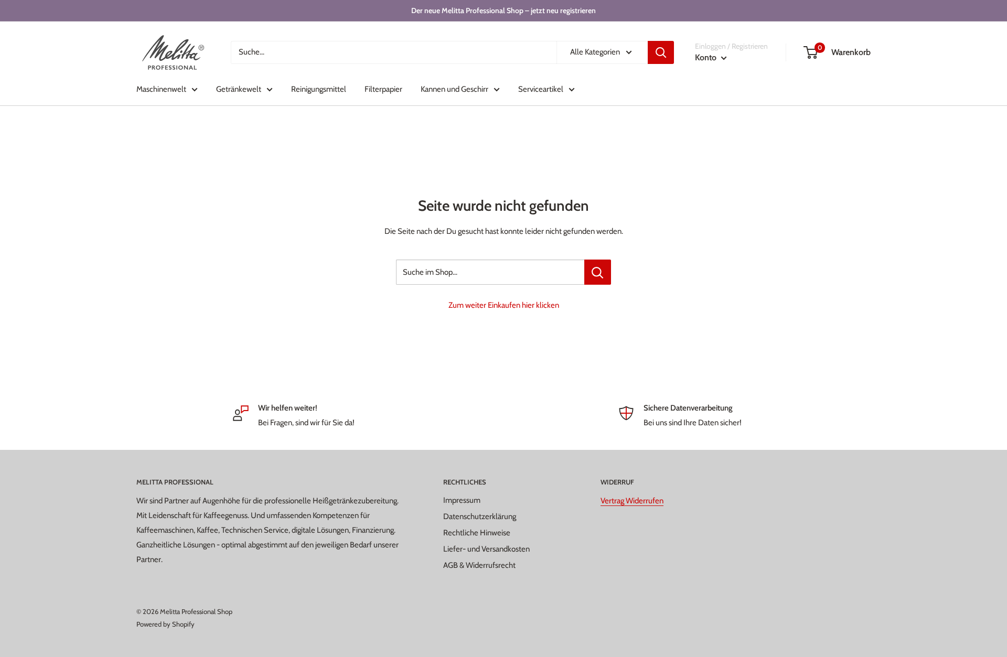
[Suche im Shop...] (597, 272)
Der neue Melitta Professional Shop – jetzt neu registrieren (503, 10)
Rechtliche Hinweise (476, 532)
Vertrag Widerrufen (632, 500)
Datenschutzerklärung (479, 516)
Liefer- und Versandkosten (486, 549)
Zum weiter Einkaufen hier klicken (503, 305)
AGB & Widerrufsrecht (479, 565)
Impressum (461, 500)
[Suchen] (661, 52)
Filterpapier (383, 89)
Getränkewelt (238, 89)
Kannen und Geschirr (454, 89)
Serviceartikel (540, 89)
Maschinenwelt (161, 89)
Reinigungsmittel (318, 89)
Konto (707, 57)
